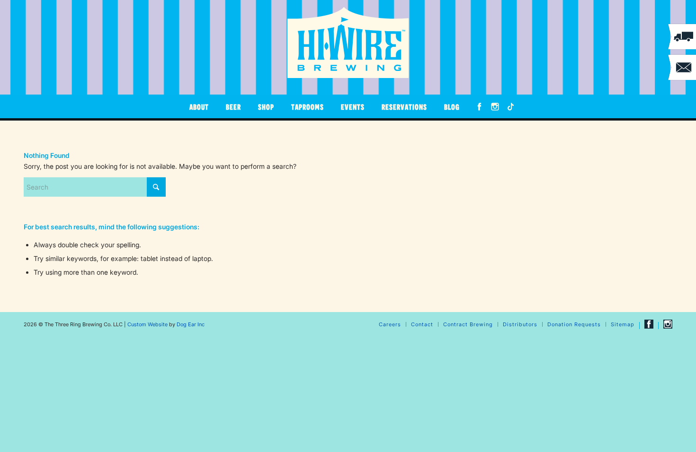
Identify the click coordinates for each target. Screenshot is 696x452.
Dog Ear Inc (191, 324)
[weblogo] (348, 42)
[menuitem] (199, 106)
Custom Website (147, 324)
